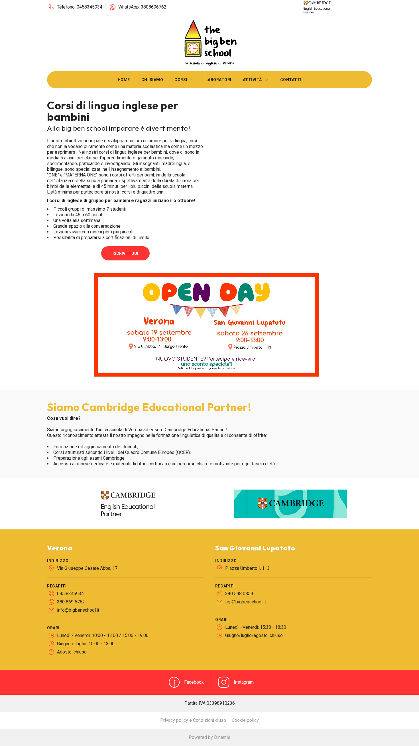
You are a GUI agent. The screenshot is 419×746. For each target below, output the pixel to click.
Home (124, 79)
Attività (252, 79)
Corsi (180, 79)
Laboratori (218, 79)
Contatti (291, 79)
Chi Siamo (152, 79)
